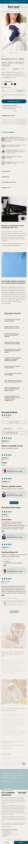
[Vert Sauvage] (12, 84)
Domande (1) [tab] (20, 428)
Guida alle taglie (7, 87)
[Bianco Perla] (9, 84)
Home (2, 11)
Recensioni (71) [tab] (8, 428)
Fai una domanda (14, 422)
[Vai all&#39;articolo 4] (16, 53)
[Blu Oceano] (6, 84)
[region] (14, 108)
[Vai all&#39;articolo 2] (12, 53)
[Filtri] (3, 432)
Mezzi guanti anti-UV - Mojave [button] (14, 471)
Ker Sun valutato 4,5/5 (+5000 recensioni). (13, 745)
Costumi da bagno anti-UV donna (12, 11)
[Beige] (2, 84)
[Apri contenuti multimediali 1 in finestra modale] (23, 15)
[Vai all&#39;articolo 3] (14, 53)
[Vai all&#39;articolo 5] (18, 53)
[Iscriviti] (23, 763)
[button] (4, 470)
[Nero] (15, 84)
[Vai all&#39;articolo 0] (10, 53)
